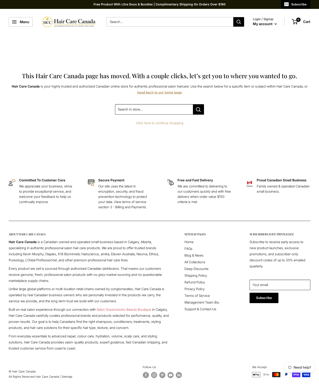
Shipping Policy (195, 275)
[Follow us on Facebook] (146, 375)
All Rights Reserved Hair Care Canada (34, 376)
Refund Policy (194, 282)
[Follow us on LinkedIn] (179, 375)
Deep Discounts (196, 269)
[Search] (238, 22)
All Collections (194, 262)
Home (189, 242)
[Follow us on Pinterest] (162, 375)
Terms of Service (197, 296)
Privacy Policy (194, 289)
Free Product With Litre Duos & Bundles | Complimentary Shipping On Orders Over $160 (159, 4)
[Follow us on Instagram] (154, 375)
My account (263, 24)
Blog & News (194, 255)
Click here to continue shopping (159, 123)
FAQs (188, 249)
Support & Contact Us (200, 309)
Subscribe (298, 4)
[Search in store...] (198, 109)
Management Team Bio (201, 302)
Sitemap (67, 376)
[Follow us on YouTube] (171, 375)
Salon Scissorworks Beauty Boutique (124, 309)
